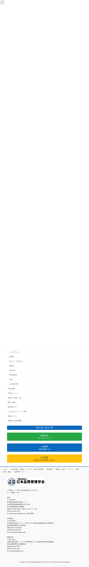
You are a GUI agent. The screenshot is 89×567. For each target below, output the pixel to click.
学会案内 (50, 469)
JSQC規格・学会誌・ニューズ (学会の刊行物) (27, 469)
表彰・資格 (7, 472)
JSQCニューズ (13, 393)
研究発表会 (13, 375)
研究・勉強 (11, 402)
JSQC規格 (11, 389)
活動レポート (12, 416)
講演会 (11, 356)
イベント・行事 (73, 469)
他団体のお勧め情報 (14, 420)
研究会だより (12, 407)
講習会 (11, 366)
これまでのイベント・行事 (17, 411)
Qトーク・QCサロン (16, 361)
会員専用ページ (19, 472)
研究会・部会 (60, 469)
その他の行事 (13, 384)
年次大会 (12, 370)
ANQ (11, 379)
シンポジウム (13, 352)
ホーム (5, 469)
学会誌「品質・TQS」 (15, 398)
